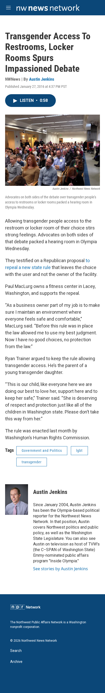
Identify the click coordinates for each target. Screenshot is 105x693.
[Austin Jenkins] (16, 499)
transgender (32, 462)
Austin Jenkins (41, 79)
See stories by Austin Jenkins (60, 569)
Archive (16, 662)
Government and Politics (42, 450)
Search (16, 651)
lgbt (79, 450)
